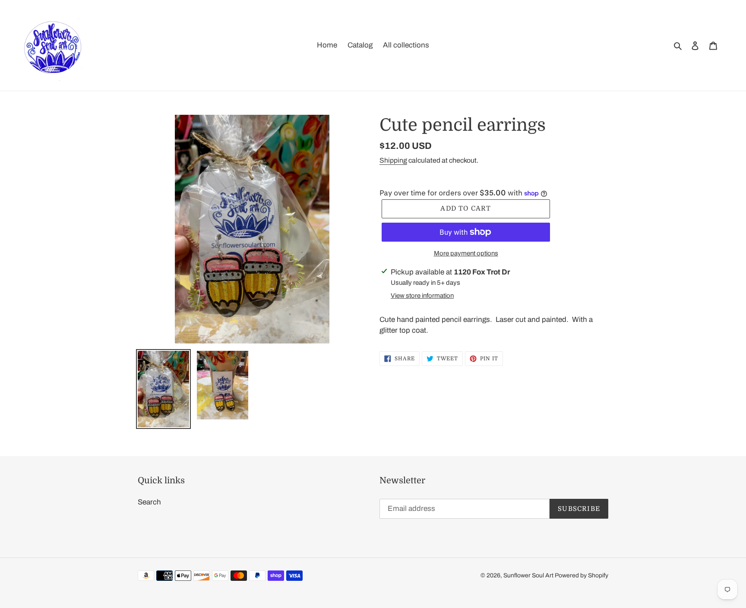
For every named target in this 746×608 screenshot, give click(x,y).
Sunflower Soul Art (529, 575)
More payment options (466, 253)
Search (149, 502)
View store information (422, 295)
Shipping (393, 160)
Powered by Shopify (581, 575)
